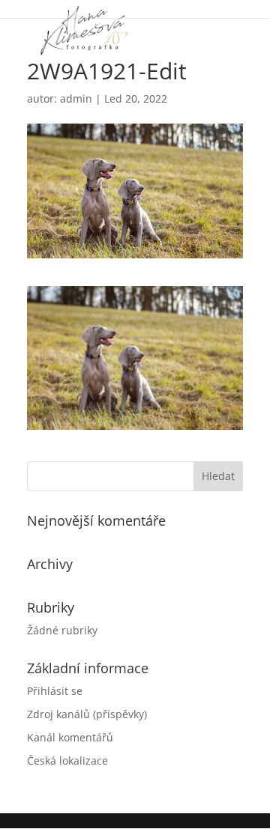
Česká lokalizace (67, 760)
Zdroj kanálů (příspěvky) (87, 714)
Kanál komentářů (70, 737)
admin (76, 98)
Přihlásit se (54, 691)
